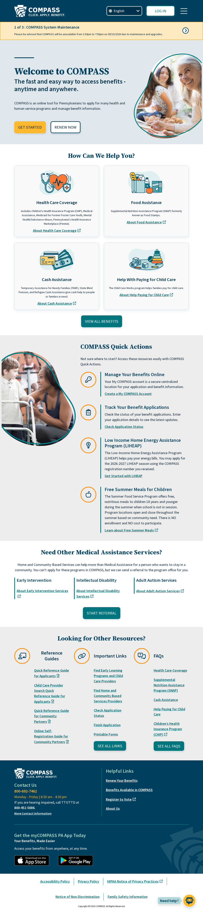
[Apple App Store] (33, 860)
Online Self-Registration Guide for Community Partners (51, 736)
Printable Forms (106, 734)
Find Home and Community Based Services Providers (108, 695)
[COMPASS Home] (39, 11)
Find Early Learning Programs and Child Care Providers (108, 675)
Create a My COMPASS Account (128, 393)
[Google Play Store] (77, 860)
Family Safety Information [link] (127, 896)
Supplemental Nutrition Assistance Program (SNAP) (169, 685)
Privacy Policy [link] (88, 881)
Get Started (30, 127)
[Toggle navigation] (184, 10)
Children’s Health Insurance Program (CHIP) (168, 729)
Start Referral (101, 613)
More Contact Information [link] (33, 813)
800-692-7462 (25, 791)
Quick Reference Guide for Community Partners (51, 716)
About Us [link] (113, 808)
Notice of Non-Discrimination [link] (78, 896)
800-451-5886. (24, 807)
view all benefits (101, 321)
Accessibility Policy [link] (55, 881)
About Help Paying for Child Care (144, 295)
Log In (160, 10)
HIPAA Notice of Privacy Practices (133, 881)
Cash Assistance (166, 699)
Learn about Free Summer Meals (129, 530)
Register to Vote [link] (119, 799)
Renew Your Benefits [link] (122, 780)
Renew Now (66, 127)
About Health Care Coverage (55, 230)
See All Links (110, 745)
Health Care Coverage (170, 670)
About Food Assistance (144, 222)
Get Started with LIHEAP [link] (123, 476)
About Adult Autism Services (158, 591)
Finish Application (107, 725)
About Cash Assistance (54, 303)
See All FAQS (169, 745)
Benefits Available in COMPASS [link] (129, 790)
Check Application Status (124, 426)
